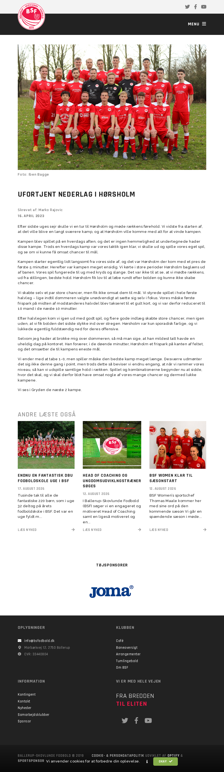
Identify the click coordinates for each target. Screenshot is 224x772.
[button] (147, 761)
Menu (194, 24)
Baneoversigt (126, 647)
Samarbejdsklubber (33, 715)
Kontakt (24, 701)
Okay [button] (163, 761)
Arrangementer (128, 654)
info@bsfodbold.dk (39, 641)
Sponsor (24, 721)
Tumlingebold (127, 661)
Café (119, 641)
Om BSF (122, 667)
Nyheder (24, 708)
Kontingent (27, 694)
